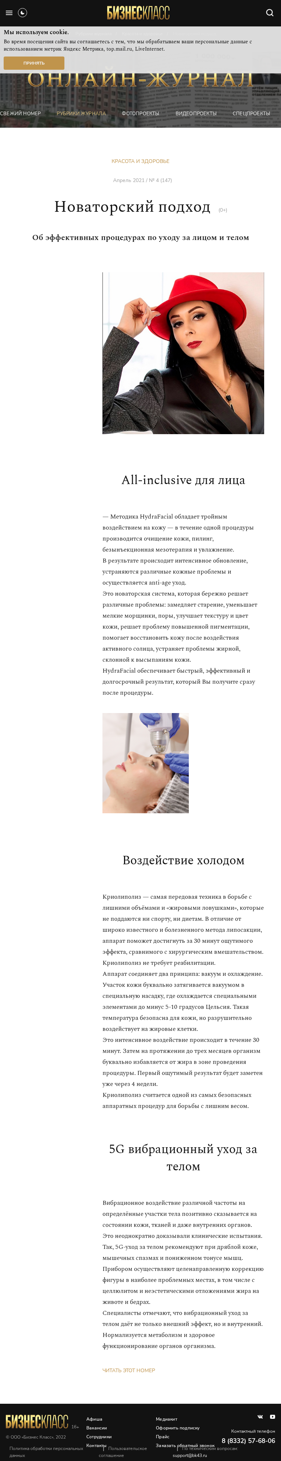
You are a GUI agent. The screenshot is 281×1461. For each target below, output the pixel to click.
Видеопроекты (196, 113)
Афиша (94, 1419)
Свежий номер (20, 113)
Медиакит (166, 1419)
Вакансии (96, 1428)
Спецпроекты (251, 113)
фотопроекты (140, 113)
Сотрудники (99, 1437)
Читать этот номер (128, 1370)
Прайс (162, 1437)
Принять (34, 63)
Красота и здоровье (140, 161)
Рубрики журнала (81, 113)
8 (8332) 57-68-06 (248, 1441)
